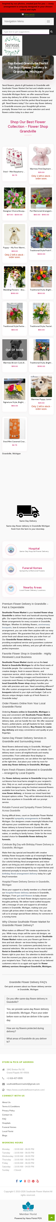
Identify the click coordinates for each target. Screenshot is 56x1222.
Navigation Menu (14, 21)
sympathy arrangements (26, 818)
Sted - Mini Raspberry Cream (14, 171)
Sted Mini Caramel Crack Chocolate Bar (14, 441)
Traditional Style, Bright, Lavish (41, 290)
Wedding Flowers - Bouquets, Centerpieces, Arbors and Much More (14, 290)
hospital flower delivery (17, 892)
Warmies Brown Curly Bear (14, 363)
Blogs (4, 1135)
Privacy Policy (8, 1110)
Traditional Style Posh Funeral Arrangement (41, 250)
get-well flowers (24, 895)
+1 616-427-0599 (15, 1078)
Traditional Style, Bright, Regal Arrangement (41, 363)
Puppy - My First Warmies (14, 247)
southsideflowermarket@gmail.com (23, 1084)
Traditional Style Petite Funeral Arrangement (14, 326)
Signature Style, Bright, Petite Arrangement (14, 402)
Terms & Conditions (11, 1106)
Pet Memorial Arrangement (41, 211)
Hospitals (6, 1123)
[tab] (28, 1000)
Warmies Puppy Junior (41, 399)
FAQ (4, 1119)
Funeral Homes (9, 1127)
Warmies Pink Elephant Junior (41, 169)
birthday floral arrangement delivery (19, 873)
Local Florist (7, 1131)
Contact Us (7, 1115)
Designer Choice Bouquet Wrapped (14, 211)
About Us (6, 1102)
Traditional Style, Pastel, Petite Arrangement (41, 326)
